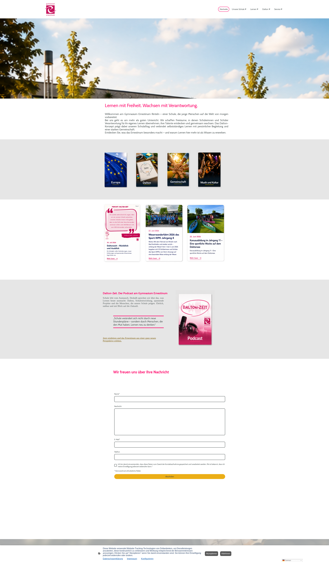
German (288, 560)
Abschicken (169, 476)
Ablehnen (225, 553)
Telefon (117, 452)
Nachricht (118, 406)
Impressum (132, 559)
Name (117, 394)
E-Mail (117, 439)
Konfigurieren (147, 559)
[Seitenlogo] (50, 9)
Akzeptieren (211, 553)
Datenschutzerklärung (113, 559)
